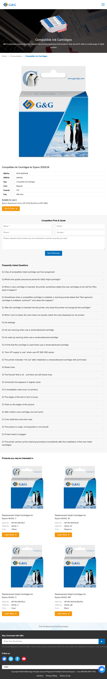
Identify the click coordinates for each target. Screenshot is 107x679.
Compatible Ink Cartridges (36, 56)
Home (4, 56)
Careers (40, 676)
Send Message (53, 253)
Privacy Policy (51, 676)
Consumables (16, 56)
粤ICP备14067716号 (88, 671)
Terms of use (65, 676)
